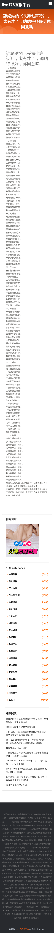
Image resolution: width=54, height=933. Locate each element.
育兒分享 (28, 672)
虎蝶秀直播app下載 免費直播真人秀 (24, 903)
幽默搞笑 (28, 623)
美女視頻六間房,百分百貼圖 (26, 877)
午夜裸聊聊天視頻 (25, 814)
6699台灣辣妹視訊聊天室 (41, 862)
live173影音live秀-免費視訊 (38, 848)
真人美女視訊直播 (33, 914)
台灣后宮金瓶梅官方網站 (38, 870)
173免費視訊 (28, 907)
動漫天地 (28, 644)
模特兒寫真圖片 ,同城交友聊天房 (38, 840)
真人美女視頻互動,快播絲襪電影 (22, 825)
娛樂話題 (28, 658)
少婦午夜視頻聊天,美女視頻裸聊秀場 (21, 899)
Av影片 (28, 700)
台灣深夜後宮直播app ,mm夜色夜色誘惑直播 (29, 829)
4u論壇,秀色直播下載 (12, 844)
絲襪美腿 (28, 574)
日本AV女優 (28, 595)
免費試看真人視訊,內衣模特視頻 (23, 836)
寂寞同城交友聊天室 (34, 859)
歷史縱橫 (28, 630)
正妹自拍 (28, 588)
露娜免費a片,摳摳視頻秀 (15, 848)
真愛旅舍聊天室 (10, 814)
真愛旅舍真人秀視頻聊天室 (14, 859)
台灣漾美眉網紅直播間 (16, 818)
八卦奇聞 (28, 616)
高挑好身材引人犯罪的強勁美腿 (20, 727)
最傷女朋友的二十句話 (16, 748)
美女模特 (28, 581)
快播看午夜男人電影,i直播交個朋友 (36, 844)
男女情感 (28, 609)
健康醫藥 (28, 686)
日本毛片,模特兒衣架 (21, 873)
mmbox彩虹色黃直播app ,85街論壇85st (31, 881)
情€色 (9, 870)
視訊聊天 (28, 693)
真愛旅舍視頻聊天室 (21, 862)
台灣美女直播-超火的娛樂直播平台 (38, 855)
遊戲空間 (28, 651)
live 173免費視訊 (13, 910)
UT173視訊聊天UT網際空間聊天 (19, 822)
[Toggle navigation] (50, 3)
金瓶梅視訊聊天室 (14, 855)
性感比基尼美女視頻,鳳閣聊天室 (28, 883)
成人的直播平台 (20, 870)
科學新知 (28, 637)
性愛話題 (28, 602)
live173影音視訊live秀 (12, 851)
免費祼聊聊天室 (18, 914)
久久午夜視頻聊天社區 (16, 785)
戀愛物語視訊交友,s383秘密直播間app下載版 (24, 892)
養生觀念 (28, 679)
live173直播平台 (22, 929)
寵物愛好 (28, 665)
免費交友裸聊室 (29, 851)
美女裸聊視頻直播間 (31, 918)
